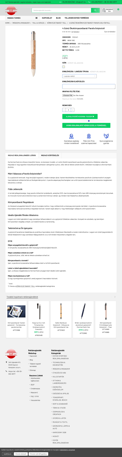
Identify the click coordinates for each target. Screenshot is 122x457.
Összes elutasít (20, 454)
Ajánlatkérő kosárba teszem (79, 116)
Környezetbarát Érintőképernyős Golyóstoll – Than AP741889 (105, 326)
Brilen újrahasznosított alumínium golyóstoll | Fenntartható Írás (83, 325)
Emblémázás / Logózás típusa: (84, 71)
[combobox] (66, 10)
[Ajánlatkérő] (109, 10)
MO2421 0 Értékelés (50, 155)
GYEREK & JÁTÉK (59, 418)
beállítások (8, 454)
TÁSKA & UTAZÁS (59, 408)
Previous (111, 296)
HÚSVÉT (56, 436)
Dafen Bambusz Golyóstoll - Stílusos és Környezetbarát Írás (61, 325)
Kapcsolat (47, 18)
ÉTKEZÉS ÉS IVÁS (59, 373)
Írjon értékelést (109, 32)
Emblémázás (35, 388)
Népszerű (34, 392)
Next (114, 296)
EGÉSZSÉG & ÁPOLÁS (61, 393)
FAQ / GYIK (35, 396)
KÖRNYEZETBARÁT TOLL (25, 286)
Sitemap (33, 370)
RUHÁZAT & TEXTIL (60, 422)
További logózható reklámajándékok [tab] (22, 297)
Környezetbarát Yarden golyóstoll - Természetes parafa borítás (16, 325)
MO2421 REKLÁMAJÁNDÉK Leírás (22, 155)
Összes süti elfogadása (38, 454)
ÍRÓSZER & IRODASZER (61, 369)
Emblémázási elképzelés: (73, 81)
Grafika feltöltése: (71, 91)
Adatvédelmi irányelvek (67, 450)
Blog (58, 18)
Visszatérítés (35, 400)
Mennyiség (67, 105)
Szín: (72, 63)
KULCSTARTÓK (58, 377)
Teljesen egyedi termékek (77, 18)
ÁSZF (33, 385)
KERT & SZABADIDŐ (60, 404)
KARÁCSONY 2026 (59, 432)
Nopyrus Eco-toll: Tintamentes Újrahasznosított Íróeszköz (38, 326)
